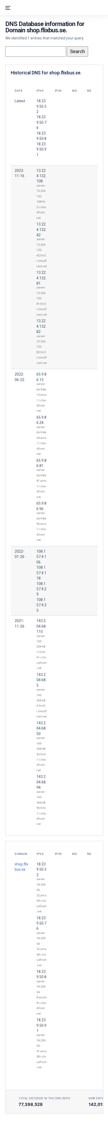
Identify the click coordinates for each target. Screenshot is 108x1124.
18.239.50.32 (41, 869)
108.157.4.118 (41, 572)
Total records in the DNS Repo (45, 1098)
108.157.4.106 (41, 556)
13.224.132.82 (41, 326)
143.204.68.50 (41, 728)
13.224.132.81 (41, 277)
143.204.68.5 (41, 680)
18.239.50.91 (41, 1025)
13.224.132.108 (41, 175)
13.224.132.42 (41, 229)
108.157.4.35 (41, 605)
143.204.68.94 (41, 781)
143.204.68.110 (41, 626)
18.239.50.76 (41, 923)
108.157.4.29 (41, 589)
